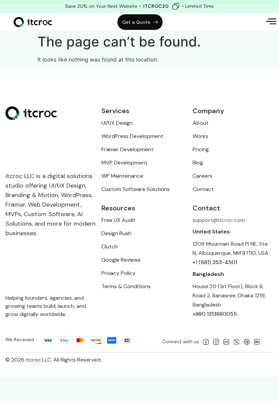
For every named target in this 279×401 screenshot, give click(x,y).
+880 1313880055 (215, 313)
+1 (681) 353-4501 (215, 262)
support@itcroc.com (219, 220)
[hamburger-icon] (267, 22)
